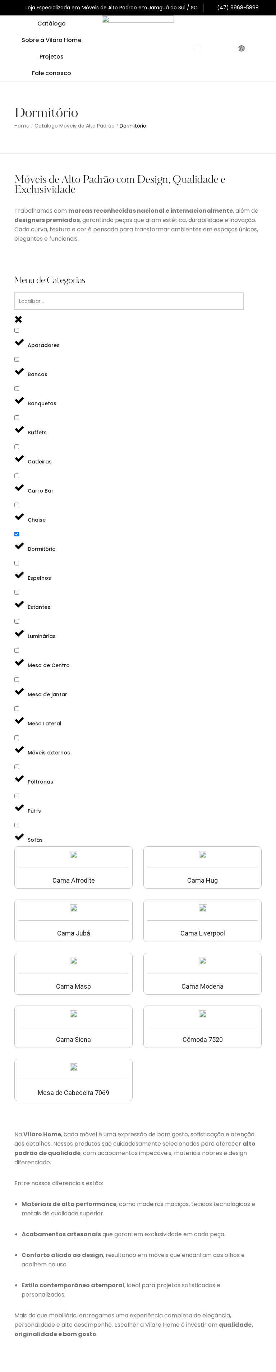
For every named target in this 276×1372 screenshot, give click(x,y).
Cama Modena (202, 986)
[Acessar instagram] (227, 48)
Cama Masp (73, 986)
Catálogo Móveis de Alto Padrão (74, 126)
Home (21, 126)
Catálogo (51, 23)
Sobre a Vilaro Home (51, 40)
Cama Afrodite (73, 880)
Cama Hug (202, 880)
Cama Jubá (73, 933)
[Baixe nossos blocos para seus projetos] (242, 48)
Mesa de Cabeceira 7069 (73, 1092)
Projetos (52, 56)
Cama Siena (73, 1039)
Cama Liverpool (202, 933)
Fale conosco (51, 73)
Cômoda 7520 (203, 1039)
